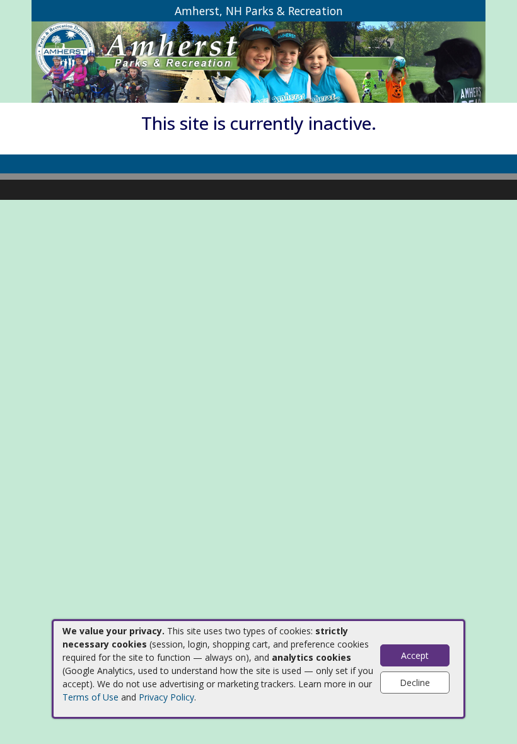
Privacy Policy (166, 697)
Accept (415, 655)
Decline (415, 683)
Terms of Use (90, 697)
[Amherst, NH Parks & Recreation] (258, 61)
